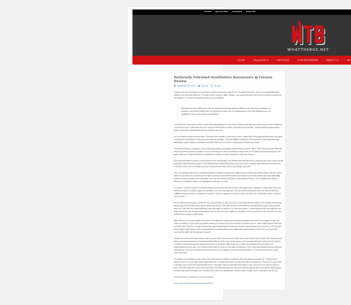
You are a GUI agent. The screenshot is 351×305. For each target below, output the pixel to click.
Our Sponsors (308, 60)
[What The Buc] (308, 35)
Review (217, 86)
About (331, 60)
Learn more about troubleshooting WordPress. (194, 283)
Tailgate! (260, 60)
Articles (283, 60)
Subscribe (250, 11)
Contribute (237, 11)
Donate (207, 11)
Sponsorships (221, 11)
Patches (204, 86)
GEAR (241, 60)
